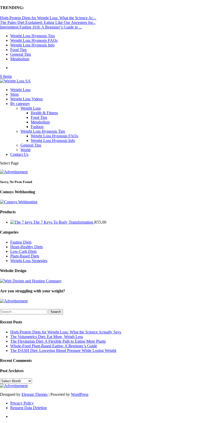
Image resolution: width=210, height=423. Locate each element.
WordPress (79, 394)
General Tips (20, 54)
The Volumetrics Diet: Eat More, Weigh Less (46, 336)
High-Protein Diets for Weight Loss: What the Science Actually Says (65, 332)
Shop (14, 94)
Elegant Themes (35, 394)
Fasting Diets (21, 242)
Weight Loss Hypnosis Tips (32, 36)
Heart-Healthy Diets (26, 247)
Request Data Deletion (28, 408)
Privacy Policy (22, 403)
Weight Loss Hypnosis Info (32, 45)
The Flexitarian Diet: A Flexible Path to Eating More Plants (58, 341)
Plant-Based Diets (24, 256)
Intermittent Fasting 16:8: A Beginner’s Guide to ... (41, 27)
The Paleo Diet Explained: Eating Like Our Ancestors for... (48, 22)
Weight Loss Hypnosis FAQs (34, 40)
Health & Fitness (44, 113)
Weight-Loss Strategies (28, 260)
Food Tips (18, 49)
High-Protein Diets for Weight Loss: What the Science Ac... (48, 18)
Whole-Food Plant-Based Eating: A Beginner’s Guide (53, 346)
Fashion (37, 126)
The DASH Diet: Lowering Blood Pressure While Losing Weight (63, 350)
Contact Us (19, 154)
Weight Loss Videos (26, 99)
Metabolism (19, 59)
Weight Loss (20, 90)
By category (20, 103)
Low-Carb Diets (23, 251)
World (25, 150)
